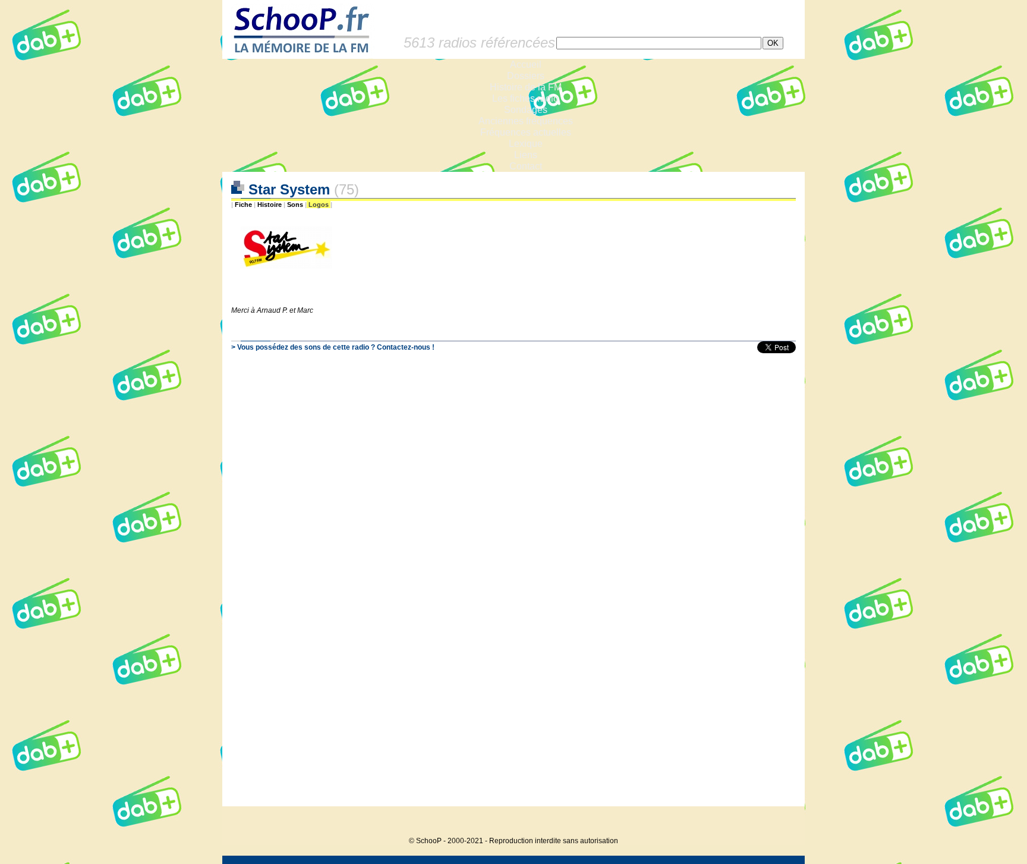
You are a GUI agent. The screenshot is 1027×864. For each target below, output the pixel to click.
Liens (525, 155)
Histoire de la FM (526, 87)
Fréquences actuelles (525, 132)
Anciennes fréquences (525, 121)
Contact (525, 166)
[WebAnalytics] (781, 823)
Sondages (525, 110)
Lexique (526, 144)
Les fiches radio (525, 98)
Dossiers (525, 76)
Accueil (525, 64)
